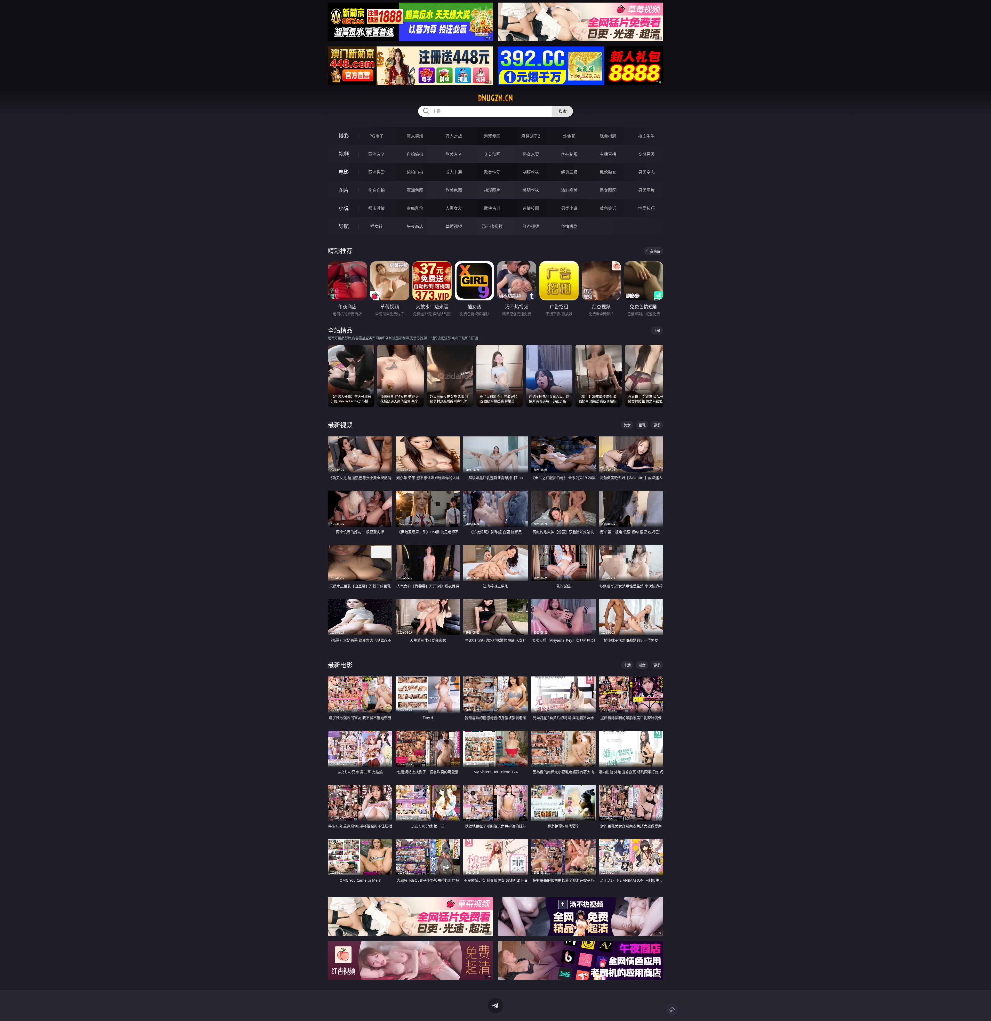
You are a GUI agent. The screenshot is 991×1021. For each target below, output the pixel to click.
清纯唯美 (569, 190)
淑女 (642, 665)
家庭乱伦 (415, 208)
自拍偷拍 (415, 154)
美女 (627, 424)
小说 (344, 208)
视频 (344, 153)
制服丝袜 (531, 172)
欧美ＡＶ (453, 154)
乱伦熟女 (608, 172)
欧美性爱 (492, 172)
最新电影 (340, 664)
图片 (344, 190)
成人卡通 (453, 172)
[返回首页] (672, 1009)
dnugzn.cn (495, 98)
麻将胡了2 (530, 136)
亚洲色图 (415, 190)
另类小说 (569, 208)
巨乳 (642, 424)
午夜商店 (415, 226)
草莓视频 (453, 226)
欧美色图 (453, 190)
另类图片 (646, 190)
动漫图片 (492, 190)
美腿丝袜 (531, 190)
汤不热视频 (492, 226)
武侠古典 (492, 208)
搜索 (562, 111)
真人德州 (415, 136)
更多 (657, 424)
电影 (344, 172)
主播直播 (608, 154)
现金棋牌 (608, 136)
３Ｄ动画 (492, 154)
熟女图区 (608, 190)
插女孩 (376, 226)
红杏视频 (531, 226)
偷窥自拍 (376, 190)
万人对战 (453, 136)
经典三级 (569, 172)
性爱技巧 (646, 208)
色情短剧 (569, 226)
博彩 (344, 135)
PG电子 (376, 136)
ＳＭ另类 (646, 154)
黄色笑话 (608, 208)
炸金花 (569, 136)
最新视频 (340, 424)
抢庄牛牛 (646, 136)
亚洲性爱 (376, 172)
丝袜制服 (569, 154)
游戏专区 (492, 136)
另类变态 (646, 172)
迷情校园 (531, 208)
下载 (657, 330)
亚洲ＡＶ (376, 154)
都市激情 (376, 208)
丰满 (627, 665)
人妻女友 (453, 208)
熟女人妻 (531, 154)
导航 (344, 226)
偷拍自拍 (415, 172)
